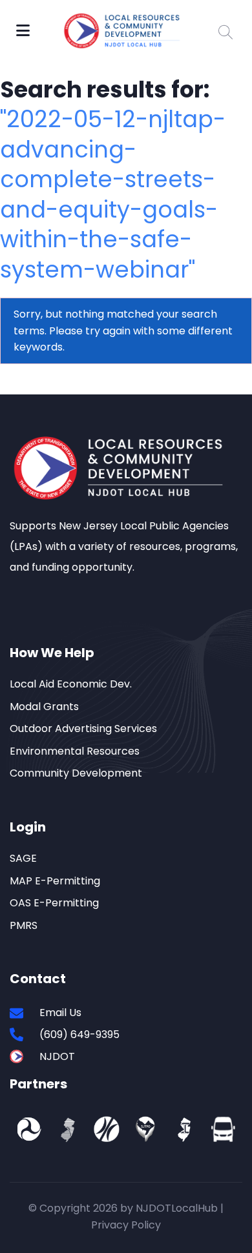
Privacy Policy (126, 1224)
